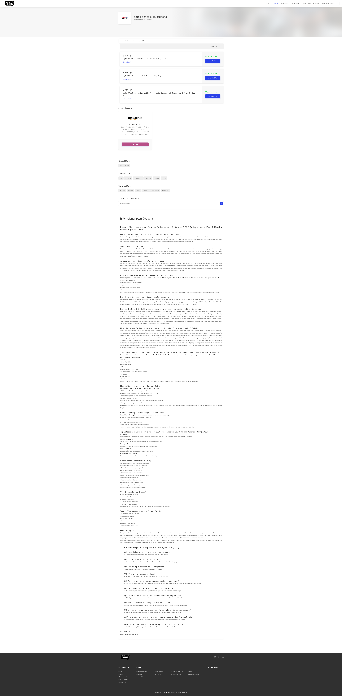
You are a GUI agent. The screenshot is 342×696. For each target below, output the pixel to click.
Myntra (164, 178)
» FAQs (120, 674)
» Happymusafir (158, 672)
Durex (138, 190)
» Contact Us (122, 682)
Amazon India (138, 178)
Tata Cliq (148, 178)
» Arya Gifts (140, 677)
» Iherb (190, 672)
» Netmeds (157, 674)
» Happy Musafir (176, 674)
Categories (284, 3)
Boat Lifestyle (155, 190)
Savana (130, 190)
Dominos (128, 178)
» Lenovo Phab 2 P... (177, 672)
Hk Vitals (122, 190)
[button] (219, 46)
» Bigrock (139, 674)
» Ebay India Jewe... (142, 672)
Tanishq (145, 190)
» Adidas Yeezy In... (194, 674)
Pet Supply (136, 41)
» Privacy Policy (123, 680)
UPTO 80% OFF (135, 125)
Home (268, 3)
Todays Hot (295, 3)
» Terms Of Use (123, 677)
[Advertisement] (150, 28)
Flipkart (156, 178)
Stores (276, 3)
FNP (121, 178)
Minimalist (165, 190)
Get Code (135, 144)
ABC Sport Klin (124, 165)
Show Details (127, 62)
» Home (120, 672)
